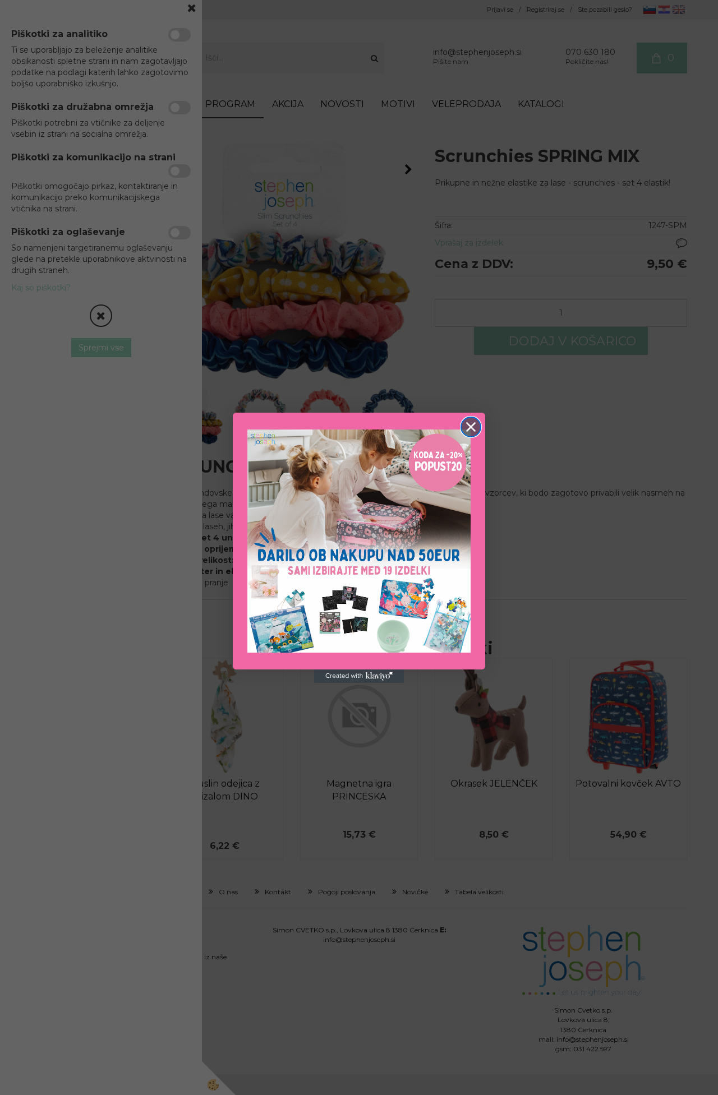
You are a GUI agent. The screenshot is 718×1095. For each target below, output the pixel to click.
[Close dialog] (471, 427)
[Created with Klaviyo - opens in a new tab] (359, 676)
